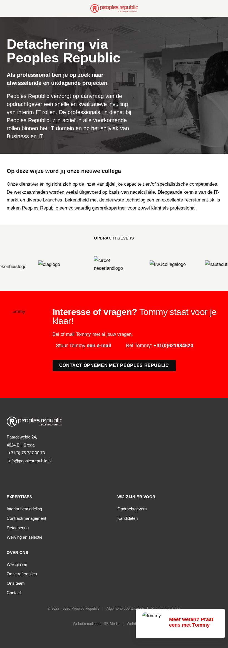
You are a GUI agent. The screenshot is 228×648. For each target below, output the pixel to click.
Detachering (18, 527)
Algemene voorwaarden (125, 608)
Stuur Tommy (83, 345)
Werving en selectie (24, 537)
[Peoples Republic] (114, 8)
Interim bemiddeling (24, 508)
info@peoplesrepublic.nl (29, 460)
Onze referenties (22, 573)
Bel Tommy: (159, 345)
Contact (14, 592)
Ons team (16, 583)
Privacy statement (166, 608)
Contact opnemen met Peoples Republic (114, 365)
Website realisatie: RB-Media (96, 624)
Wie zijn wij (17, 564)
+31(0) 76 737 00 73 (26, 452)
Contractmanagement (26, 518)
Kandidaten (127, 518)
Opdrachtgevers (132, 508)
